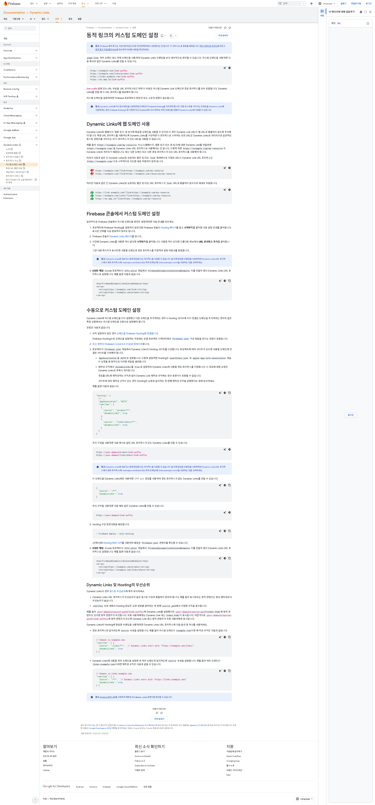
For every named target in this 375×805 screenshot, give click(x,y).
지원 (114, 3)
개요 (5, 19)
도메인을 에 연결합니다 (137, 333)
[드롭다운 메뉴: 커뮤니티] (106, 3)
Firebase (90, 27)
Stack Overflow (233, 756)
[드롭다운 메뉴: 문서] (88, 3)
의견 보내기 (223, 35)
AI (31, 19)
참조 (70, 19)
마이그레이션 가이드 (208, 46)
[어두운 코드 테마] (229, 68)
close (370, 12)
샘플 (79, 19)
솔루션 (60, 3)
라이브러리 (47, 765)
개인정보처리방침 (57, 799)
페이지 (168, 227)
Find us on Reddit (143, 756)
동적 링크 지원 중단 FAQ (105, 49)
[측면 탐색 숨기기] (35, 800)
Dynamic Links (39, 13)
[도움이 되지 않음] (229, 28)
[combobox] (291, 3)
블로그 (343, 3)
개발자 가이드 (49, 751)
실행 (45, 3)
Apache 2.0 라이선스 (199, 725)
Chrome (93, 786)
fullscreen (365, 12)
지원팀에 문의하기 (234, 751)
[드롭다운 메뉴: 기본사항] (23, 18)
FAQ (228, 775)
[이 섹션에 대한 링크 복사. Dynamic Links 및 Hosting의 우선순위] (153, 585)
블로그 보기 (140, 751)
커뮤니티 (99, 3)
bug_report (361, 12)
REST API (112, 543)
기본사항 (16, 19)
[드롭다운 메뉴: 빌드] (37, 3)
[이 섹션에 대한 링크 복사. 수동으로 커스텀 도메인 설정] (143, 310)
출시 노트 (230, 765)
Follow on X (140, 761)
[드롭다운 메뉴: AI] (35, 18)
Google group (233, 761)
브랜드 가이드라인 (234, 770)
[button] (17, 50)
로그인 (368, 3)
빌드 (32, 3)
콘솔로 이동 (356, 3)
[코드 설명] (225, 68)
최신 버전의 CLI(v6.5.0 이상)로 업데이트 (117, 344)
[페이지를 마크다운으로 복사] (171, 35)
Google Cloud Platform (127, 786)
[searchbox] (20, 28)
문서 (83, 3)
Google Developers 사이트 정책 (102, 728)
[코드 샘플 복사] (229, 280)
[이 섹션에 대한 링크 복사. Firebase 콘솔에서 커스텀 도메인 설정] (163, 214)
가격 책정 (72, 3)
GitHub (46, 770)
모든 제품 (148, 786)
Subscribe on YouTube (145, 765)
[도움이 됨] (225, 28)
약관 (45, 799)
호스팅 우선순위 (118, 591)
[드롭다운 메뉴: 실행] (50, 3)
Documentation (14, 13)
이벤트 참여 (140, 770)
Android (79, 786)
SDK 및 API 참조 (50, 756)
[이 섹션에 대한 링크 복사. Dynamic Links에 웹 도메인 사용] (153, 124)
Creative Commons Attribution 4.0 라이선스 (136, 725)
